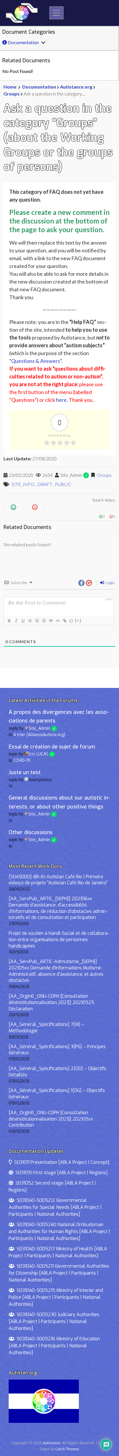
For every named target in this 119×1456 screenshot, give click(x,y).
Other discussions (31, 832)
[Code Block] (57, 620)
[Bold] (8, 620)
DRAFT (44, 484)
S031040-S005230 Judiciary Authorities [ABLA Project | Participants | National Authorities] (54, 1321)
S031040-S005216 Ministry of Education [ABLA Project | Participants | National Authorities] (54, 1346)
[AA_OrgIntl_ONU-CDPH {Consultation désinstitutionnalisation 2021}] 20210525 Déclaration (51, 1002)
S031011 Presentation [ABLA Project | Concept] (60, 1162)
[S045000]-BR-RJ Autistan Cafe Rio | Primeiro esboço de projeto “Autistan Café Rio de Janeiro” (58, 880)
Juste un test (25, 772)
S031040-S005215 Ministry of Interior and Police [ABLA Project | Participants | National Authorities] (56, 1297)
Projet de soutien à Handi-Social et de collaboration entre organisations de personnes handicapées (59, 939)
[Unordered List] (43, 620)
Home (9, 86)
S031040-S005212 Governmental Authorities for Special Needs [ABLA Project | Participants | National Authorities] (55, 1207)
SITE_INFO (23, 484)
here (61, 400)
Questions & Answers (35, 361)
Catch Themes (67, 1449)
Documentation (23, 42)
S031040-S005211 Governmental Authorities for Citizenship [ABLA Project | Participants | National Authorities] (59, 1273)
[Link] (64, 620)
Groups (11, 93)
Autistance (51, 1443)
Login (110, 582)
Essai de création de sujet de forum (52, 746)
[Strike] (29, 620)
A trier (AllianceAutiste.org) (39, 735)
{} (71, 620)
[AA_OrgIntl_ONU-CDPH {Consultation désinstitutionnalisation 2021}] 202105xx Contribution (51, 1119)
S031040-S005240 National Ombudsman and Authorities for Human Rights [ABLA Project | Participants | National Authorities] (59, 1231)
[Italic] (15, 620)
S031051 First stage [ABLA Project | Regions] (60, 1173)
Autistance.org (76, 86)
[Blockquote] (50, 620)
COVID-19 (21, 760)
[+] (78, 620)
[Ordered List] (36, 620)
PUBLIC (63, 484)
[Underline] (22, 620)
